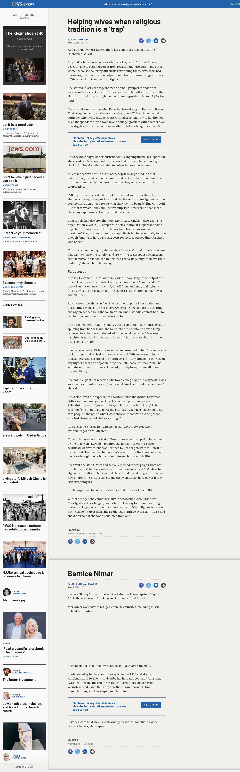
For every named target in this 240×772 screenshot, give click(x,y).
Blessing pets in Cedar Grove (24, 435)
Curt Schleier (11, 129)
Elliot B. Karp (18, 697)
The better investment (19, 680)
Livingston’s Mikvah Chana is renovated (24, 480)
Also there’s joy (14, 600)
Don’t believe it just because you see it (23, 179)
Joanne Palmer (25, 39)
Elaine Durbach (79, 39)
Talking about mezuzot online (34, 319)
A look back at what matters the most (21, 241)
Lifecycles (75, 744)
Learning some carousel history (35, 339)
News (73, 533)
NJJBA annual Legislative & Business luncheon (23, 574)
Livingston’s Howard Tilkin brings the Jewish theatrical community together (21, 134)
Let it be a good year (18, 125)
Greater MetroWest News (91, 533)
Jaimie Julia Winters (14, 287)
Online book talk (13, 304)
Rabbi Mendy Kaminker (22, 673)
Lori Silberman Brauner (84, 584)
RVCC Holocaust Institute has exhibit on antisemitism (23, 527)
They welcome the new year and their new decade (24, 48)
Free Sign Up (151, 140)
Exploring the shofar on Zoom (20, 390)
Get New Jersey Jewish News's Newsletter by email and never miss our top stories (100, 141)
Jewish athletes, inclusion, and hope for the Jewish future (22, 707)
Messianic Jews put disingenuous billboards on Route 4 (19, 190)
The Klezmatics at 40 (24, 33)
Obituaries (88, 744)
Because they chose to (20, 283)
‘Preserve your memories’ (22, 233)
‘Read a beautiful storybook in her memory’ (23, 650)
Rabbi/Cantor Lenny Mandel (17, 237)
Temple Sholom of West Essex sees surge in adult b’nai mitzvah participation (24, 292)
